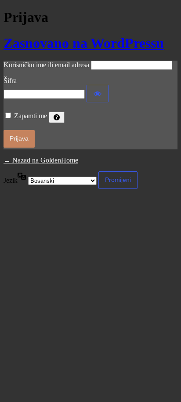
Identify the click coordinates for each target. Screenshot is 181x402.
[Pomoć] (57, 117)
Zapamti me (30, 116)
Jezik (11, 180)
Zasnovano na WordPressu (84, 43)
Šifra (10, 80)
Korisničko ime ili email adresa (46, 65)
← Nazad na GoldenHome (41, 160)
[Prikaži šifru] (98, 93)
